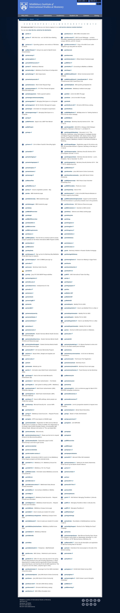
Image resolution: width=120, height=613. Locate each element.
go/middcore (29, 477)
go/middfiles (29, 490)
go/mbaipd (28, 215)
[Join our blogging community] (94, 604)
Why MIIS (24, 15)
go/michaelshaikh (30, 423)
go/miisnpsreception (70, 151)
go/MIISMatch (68, 118)
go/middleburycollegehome (33, 515)
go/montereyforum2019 (71, 366)
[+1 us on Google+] (98, 600)
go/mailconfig (29, 70)
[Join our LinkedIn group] (91, 600)
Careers (86, 15)
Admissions (48, 15)
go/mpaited (67, 435)
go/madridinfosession (31, 63)
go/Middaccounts (30, 472)
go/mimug (67, 219)
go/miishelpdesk (69, 85)
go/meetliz (28, 304)
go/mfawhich (29, 410)
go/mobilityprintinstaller (71, 326)
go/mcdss (28, 263)
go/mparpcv (67, 450)
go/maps (27, 132)
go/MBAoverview (30, 226)
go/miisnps (67, 121)
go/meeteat (28, 293)
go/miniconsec (68, 247)
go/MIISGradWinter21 (70, 74)
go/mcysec (28, 267)
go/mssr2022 (68, 490)
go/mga (27, 413)
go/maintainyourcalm (31, 79)
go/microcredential (30, 446)
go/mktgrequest (69, 286)
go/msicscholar (68, 472)
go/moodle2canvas (69, 394)
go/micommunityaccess (32, 435)
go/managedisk (29, 101)
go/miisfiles (67, 66)
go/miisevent (68, 50)
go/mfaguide (29, 384)
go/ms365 (67, 457)
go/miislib (67, 101)
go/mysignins (68, 574)
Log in (37, 19)
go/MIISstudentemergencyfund (73, 199)
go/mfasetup (29, 404)
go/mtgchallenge (69, 515)
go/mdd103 (28, 271)
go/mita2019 (68, 271)
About (36, 15)
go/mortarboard (68, 410)
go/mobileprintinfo (69, 308)
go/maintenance (30, 85)
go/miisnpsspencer (69, 162)
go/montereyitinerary (70, 370)
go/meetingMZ (29, 300)
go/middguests (29, 503)
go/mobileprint (68, 304)
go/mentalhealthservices (32, 339)
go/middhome (29, 508)
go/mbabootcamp (30, 199)
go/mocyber (67, 333)
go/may (27, 190)
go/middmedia (29, 535)
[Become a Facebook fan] (83, 600)
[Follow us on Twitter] (87, 600)
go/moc (66, 330)
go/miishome (68, 88)
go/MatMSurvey (29, 186)
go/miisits (67, 97)
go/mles (66, 289)
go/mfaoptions (29, 394)
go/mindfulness (68, 238)
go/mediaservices (30, 286)
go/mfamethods (29, 388)
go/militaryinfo (68, 215)
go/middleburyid (30, 521)
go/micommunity (30, 431)
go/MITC (66, 274)
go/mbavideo (29, 243)
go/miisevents (68, 55)
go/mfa (27, 370)
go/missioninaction (69, 267)
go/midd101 (28, 462)
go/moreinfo (67, 404)
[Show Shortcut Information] (23, 34)
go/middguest (29, 497)
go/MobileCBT (68, 297)
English (92, 1)
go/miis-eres (29, 553)
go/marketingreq (30, 157)
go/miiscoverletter (69, 44)
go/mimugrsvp (68, 230)
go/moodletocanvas (70, 399)
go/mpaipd (67, 431)
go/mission (67, 263)
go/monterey (68, 350)
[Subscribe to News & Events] (94, 600)
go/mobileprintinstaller (70, 313)
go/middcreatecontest (31, 484)
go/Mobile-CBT (68, 293)
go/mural (66, 548)
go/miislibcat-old (69, 105)
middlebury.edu (23, 19)
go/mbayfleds (29, 250)
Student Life (73, 15)
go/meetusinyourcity (31, 313)
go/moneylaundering (70, 344)
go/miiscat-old (29, 584)
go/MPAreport (68, 446)
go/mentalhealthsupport (32, 344)
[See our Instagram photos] (87, 604)
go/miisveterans (69, 204)
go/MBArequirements (31, 230)
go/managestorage (30, 112)
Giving (96, 15)
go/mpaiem (67, 423)
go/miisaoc (28, 578)
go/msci (66, 468)
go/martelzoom (29, 171)
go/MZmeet (67, 584)
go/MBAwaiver (29, 247)
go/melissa (28, 326)
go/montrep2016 (69, 388)
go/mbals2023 (29, 223)
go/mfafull (28, 381)
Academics (60, 15)
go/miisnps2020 (69, 127)
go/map (27, 118)
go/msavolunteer (69, 462)
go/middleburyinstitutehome (33, 526)
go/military (67, 211)
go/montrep (67, 384)
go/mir (66, 250)
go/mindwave (68, 243)
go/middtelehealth (30, 548)
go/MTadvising (68, 512)
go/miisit (66, 94)
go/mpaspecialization (70, 453)
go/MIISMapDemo (69, 112)
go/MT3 (66, 508)
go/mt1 (66, 497)
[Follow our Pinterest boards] (83, 604)
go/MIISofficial (68, 168)
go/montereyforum (69, 363)
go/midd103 (28, 468)
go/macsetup (29, 55)
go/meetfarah (29, 297)
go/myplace (67, 569)
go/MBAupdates (30, 238)
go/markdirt (28, 151)
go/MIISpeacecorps (69, 180)
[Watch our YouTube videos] (91, 604)
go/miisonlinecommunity (71, 175)
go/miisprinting (68, 190)
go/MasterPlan (29, 180)
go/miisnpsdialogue (70, 144)
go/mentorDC (29, 350)
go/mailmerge (29, 74)
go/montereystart (69, 381)
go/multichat (68, 521)
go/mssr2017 (68, 481)
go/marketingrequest (31, 162)
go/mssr (66, 477)
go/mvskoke (68, 553)
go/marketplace (29, 168)
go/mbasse (28, 234)
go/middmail (29, 532)
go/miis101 (28, 559)
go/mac (27, 37)
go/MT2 (66, 503)
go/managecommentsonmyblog (34, 97)
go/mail (27, 66)
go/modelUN (68, 339)
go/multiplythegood (70, 526)
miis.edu (32, 19)
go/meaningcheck (30, 278)
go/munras (67, 532)
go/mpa (66, 413)
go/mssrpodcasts (69, 493)
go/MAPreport (29, 127)
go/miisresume (68, 193)
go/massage (29, 175)
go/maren (28, 144)
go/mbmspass (29, 254)
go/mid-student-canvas (32, 453)
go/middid (28, 512)
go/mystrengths (69, 578)
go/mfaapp (28, 375)
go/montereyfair (69, 359)
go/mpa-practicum (69, 419)
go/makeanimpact (30, 88)
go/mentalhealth (30, 333)
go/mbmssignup (30, 259)
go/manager (28, 109)
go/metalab (28, 366)
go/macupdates (29, 59)
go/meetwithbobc (30, 317)
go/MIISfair (67, 63)
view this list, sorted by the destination (39, 30)
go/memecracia (29, 330)
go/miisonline (68, 171)
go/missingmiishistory (70, 254)
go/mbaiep (28, 208)
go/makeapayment (30, 94)
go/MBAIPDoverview (31, 219)
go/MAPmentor (29, 121)
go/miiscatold (29, 587)
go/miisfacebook (69, 59)
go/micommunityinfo (31, 440)
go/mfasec (28, 399)
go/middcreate (29, 481)
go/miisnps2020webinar (71, 132)
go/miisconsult (68, 37)
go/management (30, 105)
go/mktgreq (67, 282)
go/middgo (28, 493)
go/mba (27, 193)
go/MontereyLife (69, 375)
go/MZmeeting (68, 587)
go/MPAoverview (69, 440)
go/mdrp (27, 274)
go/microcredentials (31, 450)
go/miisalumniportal (31, 574)
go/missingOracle (69, 259)
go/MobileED (68, 300)
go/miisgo (67, 70)
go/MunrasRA (68, 542)
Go (98, 4)
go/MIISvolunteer (69, 208)
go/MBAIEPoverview (31, 211)
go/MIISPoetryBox (69, 186)
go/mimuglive (68, 226)
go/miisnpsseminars (70, 157)
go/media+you (29, 282)
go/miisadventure (30, 569)
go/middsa (28, 542)
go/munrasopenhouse (70, 535)
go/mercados (29, 359)
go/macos (28, 44)
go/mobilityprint (69, 317)
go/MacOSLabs (29, 50)
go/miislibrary (68, 109)
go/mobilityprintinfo (70, 321)
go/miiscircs (68, 34)
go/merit (27, 363)
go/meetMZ (28, 308)
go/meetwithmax (30, 321)
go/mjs (66, 278)
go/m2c (27, 34)
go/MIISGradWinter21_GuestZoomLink (75, 79)
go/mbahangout (29, 204)
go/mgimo (28, 419)
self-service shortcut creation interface (70, 27)
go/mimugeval (68, 223)
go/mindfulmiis (68, 234)
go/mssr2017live (69, 484)
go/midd (27, 457)
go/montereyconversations (72, 353)
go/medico (28, 289)
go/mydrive (67, 559)
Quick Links (81, 1)
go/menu (27, 353)
